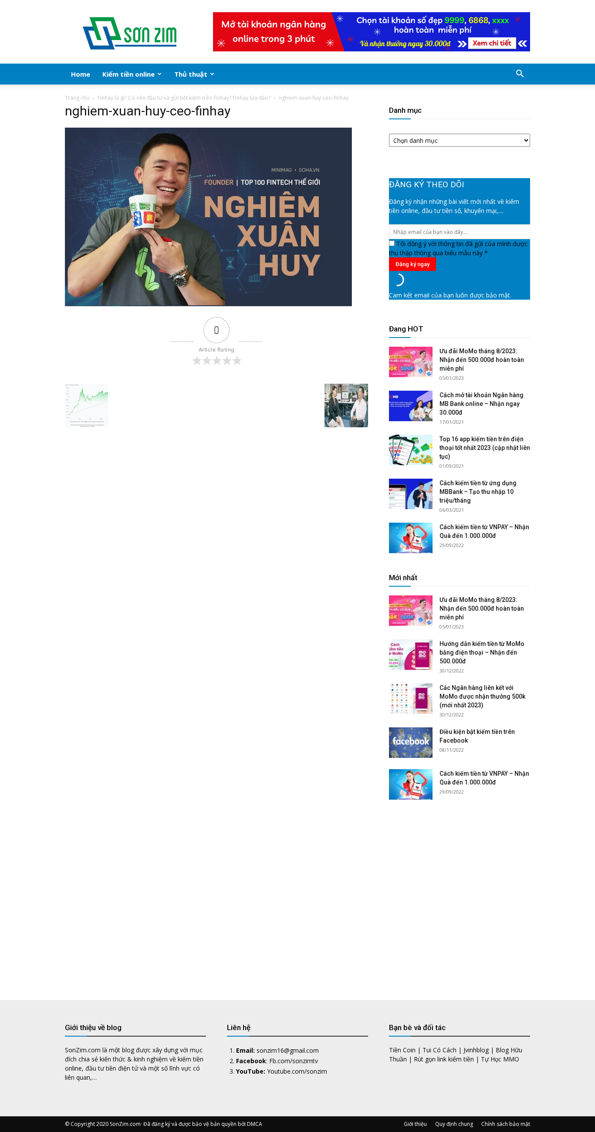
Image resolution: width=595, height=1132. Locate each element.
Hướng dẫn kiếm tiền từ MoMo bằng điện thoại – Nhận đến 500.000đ (481, 652)
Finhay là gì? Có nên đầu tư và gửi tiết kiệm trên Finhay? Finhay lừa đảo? (184, 97)
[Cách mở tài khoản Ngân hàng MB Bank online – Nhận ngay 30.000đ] (411, 406)
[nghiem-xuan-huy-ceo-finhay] (208, 303)
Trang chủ (77, 97)
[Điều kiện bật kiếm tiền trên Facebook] (411, 742)
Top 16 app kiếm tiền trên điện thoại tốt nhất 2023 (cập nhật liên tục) (484, 448)
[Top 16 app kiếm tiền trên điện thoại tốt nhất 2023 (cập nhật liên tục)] (411, 450)
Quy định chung (454, 1124)
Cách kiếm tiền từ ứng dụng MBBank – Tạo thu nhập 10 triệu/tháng (478, 492)
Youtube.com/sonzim (297, 1071)
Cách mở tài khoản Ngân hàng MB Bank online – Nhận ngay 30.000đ (481, 404)
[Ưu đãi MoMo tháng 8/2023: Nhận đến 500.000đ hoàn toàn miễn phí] (411, 362)
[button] (519, 75)
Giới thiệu (415, 1124)
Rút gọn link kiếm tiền (444, 1059)
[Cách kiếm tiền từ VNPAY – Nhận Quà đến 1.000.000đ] (411, 538)
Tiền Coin (402, 1050)
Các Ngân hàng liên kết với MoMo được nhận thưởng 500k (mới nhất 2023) (482, 696)
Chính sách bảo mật (505, 1124)
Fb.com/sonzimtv (293, 1061)
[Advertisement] (459, 893)
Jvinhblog (476, 1050)
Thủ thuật (190, 74)
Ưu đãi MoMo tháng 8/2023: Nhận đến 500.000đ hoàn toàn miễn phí (481, 360)
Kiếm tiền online (128, 74)
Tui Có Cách (439, 1050)
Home (80, 74)
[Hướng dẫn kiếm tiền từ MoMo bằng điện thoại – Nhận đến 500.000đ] (411, 654)
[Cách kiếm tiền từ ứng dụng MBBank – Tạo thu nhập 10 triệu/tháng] (411, 494)
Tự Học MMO (500, 1059)
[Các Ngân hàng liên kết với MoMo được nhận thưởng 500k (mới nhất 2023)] (411, 698)
